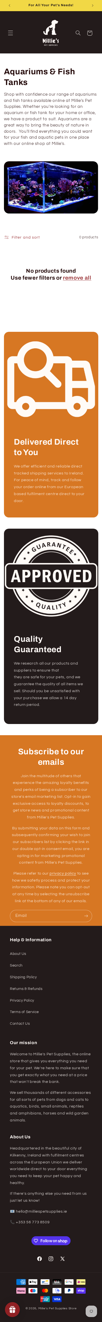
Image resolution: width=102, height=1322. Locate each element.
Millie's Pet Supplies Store (57, 1308)
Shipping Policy (23, 977)
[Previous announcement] (9, 5)
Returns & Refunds (26, 989)
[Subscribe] (86, 916)
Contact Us (20, 1023)
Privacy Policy (22, 1000)
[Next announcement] (92, 5)
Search (16, 965)
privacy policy (63, 873)
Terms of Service (24, 1012)
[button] (10, 33)
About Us (18, 954)
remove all (77, 278)
